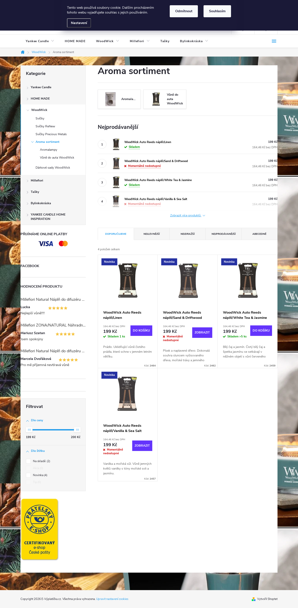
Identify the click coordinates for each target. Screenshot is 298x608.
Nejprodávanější (224, 234)
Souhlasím (217, 11)
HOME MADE (40, 99)
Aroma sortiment (47, 142)
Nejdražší (188, 234)
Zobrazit (202, 332)
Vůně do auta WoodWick (57, 157)
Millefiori (37, 180)
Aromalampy (48, 150)
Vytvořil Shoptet (267, 599)
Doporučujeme (115, 234)
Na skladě (41, 461)
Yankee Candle (41, 87)
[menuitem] (40, 41)
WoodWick (39, 110)
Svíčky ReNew (45, 126)
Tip (36, 482)
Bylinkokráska (41, 203)
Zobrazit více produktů (186, 216)
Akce (37, 468)
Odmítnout (183, 11)
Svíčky (40, 118)
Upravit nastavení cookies (112, 599)
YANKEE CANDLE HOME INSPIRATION (48, 216)
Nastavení (79, 23)
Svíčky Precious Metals (51, 134)
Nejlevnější (152, 234)
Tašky (35, 192)
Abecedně (259, 234)
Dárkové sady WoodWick (53, 168)
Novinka (39, 475)
